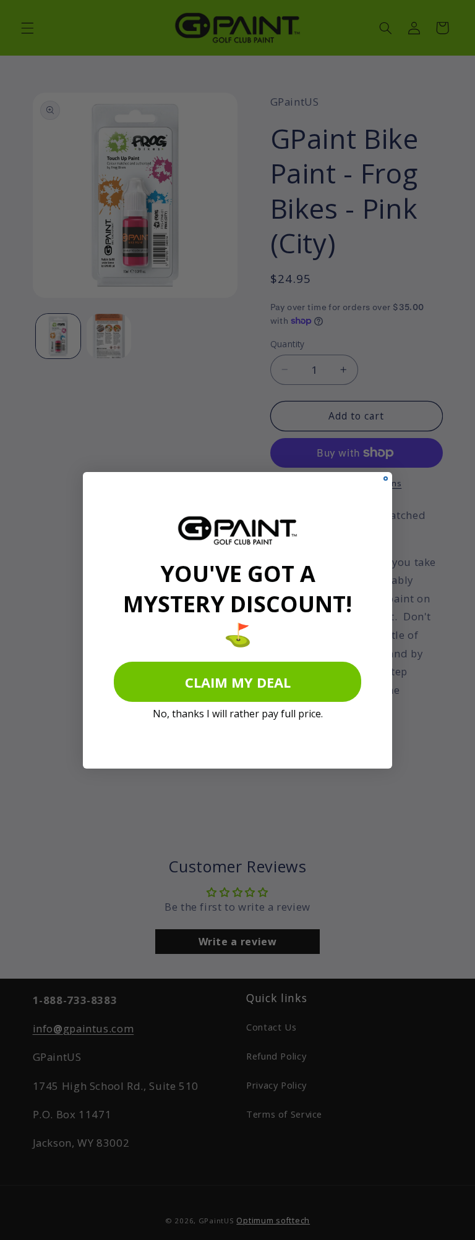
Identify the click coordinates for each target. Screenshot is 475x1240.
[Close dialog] (385, 478)
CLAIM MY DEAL (238, 682)
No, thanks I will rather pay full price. (238, 713)
